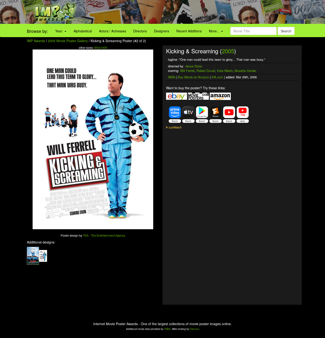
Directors (140, 31)
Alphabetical (83, 31)
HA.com (217, 77)
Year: (59, 31)
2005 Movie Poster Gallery (68, 40)
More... (215, 31)
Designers (161, 31)
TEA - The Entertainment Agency (104, 235)
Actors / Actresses (112, 31)
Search (286, 31)
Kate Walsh (225, 70)
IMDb (171, 77)
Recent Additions (189, 31)
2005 (228, 51)
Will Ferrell (187, 70)
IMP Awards (36, 40)
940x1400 (100, 47)
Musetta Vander (245, 70)
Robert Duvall (206, 70)
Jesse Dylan (193, 66)
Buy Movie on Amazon (193, 77)
